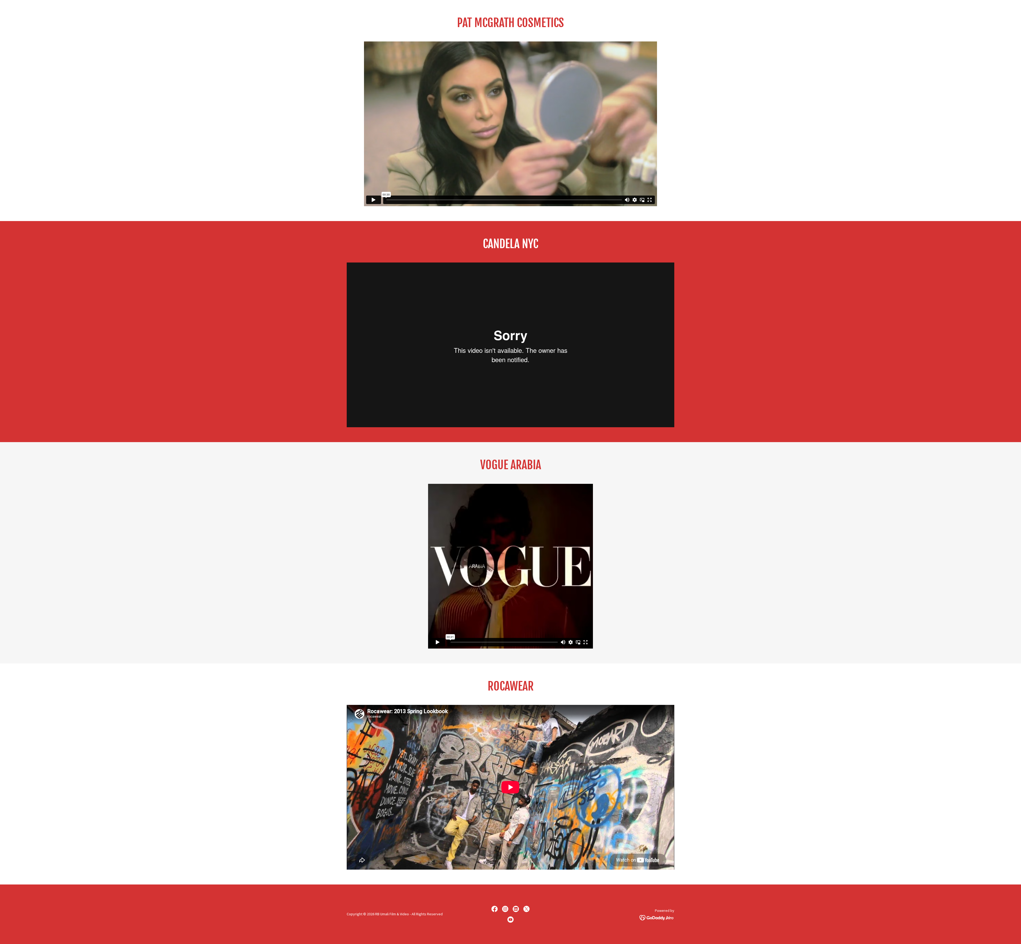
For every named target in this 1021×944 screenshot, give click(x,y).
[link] (494, 909)
